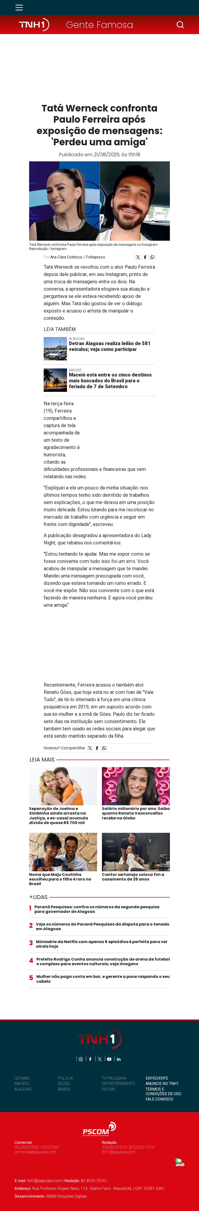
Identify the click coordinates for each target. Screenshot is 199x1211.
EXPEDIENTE (157, 1078)
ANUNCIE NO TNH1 (162, 1083)
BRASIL (64, 1089)
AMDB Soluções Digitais (66, 1196)
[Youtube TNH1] (109, 1058)
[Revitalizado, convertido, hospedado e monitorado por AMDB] (179, 1162)
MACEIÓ (22, 1083)
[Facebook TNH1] (90, 1058)
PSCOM (108, 1089)
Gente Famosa (99, 24)
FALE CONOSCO (159, 1099)
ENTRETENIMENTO (118, 1083)
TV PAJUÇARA (114, 1078)
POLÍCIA (65, 1078)
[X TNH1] (100, 1058)
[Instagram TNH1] (81, 1058)
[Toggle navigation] (21, 7)
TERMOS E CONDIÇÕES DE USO (163, 1091)
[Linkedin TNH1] (118, 1058)
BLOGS (64, 1083)
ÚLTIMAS (22, 1078)
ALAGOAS (23, 1089)
